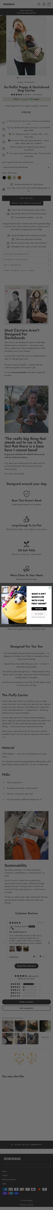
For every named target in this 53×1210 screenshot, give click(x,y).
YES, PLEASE (39, 609)
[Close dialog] (50, 588)
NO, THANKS (39, 614)
